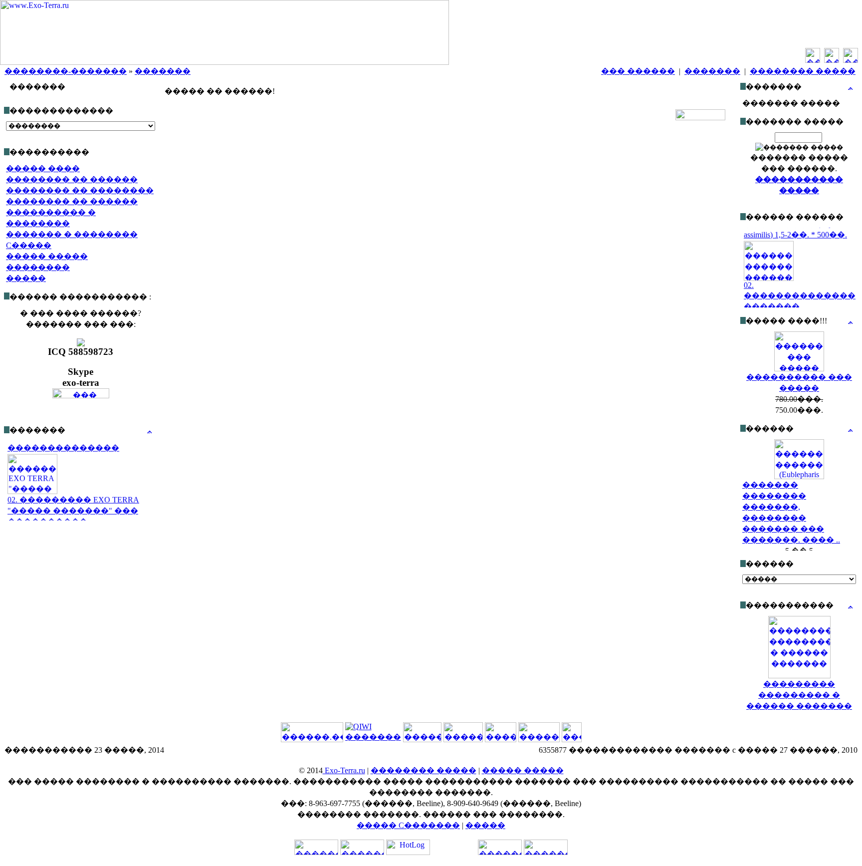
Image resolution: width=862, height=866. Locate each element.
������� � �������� (72, 234)
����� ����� (47, 256)
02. (749, 279)
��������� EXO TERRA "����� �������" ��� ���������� (73, 504)
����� (26, 278)
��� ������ (638, 71)
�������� (38, 267)
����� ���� (43, 168)
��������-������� (65, 71)
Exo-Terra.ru (344, 770)
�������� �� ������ (72, 179)
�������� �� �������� (80, 190)
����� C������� (408, 825)
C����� (28, 245)
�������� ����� (803, 71)
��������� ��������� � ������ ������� (799, 695)
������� (163, 71)
